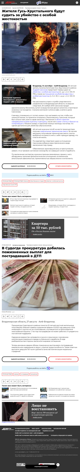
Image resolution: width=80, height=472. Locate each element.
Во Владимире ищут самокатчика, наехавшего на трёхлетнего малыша (60, 389)
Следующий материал (41, 466)
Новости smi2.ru (8, 239)
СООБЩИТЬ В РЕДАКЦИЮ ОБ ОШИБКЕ (61, 435)
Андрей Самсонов (40, 90)
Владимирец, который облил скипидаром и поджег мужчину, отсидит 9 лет (62, 206)
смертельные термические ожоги (54, 131)
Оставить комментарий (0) (63, 166)
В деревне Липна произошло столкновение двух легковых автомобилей (23, 389)
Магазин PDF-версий (60, 428)
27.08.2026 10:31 (6, 245)
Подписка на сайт (48, 430)
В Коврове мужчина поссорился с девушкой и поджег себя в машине (62, 199)
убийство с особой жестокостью (46, 92)
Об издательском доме (22, 428)
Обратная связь (46, 428)
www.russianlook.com (8, 75)
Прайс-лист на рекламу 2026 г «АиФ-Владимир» (29, 433)
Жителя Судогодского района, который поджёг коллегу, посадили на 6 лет (22, 206)
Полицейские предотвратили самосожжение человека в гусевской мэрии (24, 212)
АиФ (13, 312)
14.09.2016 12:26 (6, 8)
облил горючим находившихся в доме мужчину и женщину (40, 121)
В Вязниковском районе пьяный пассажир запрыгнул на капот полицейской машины (62, 395)
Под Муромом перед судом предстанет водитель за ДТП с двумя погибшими (22, 395)
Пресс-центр (35, 428)
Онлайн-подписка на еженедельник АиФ (27, 430)
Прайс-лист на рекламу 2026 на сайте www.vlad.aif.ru (32, 435)
